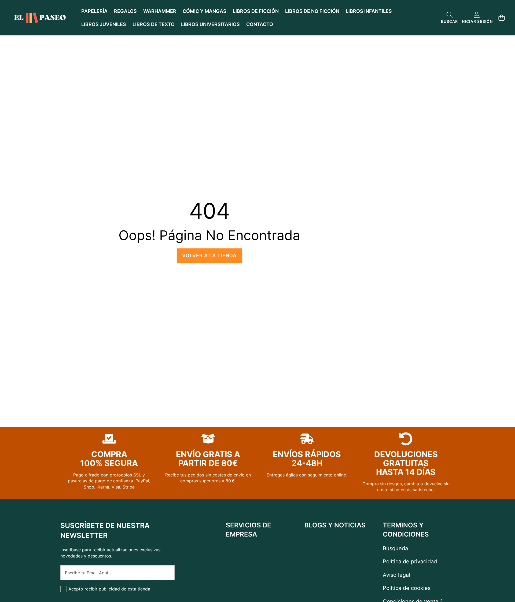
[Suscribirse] (164, 572)
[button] (449, 18)
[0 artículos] (501, 18)
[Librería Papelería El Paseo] (40, 17)
